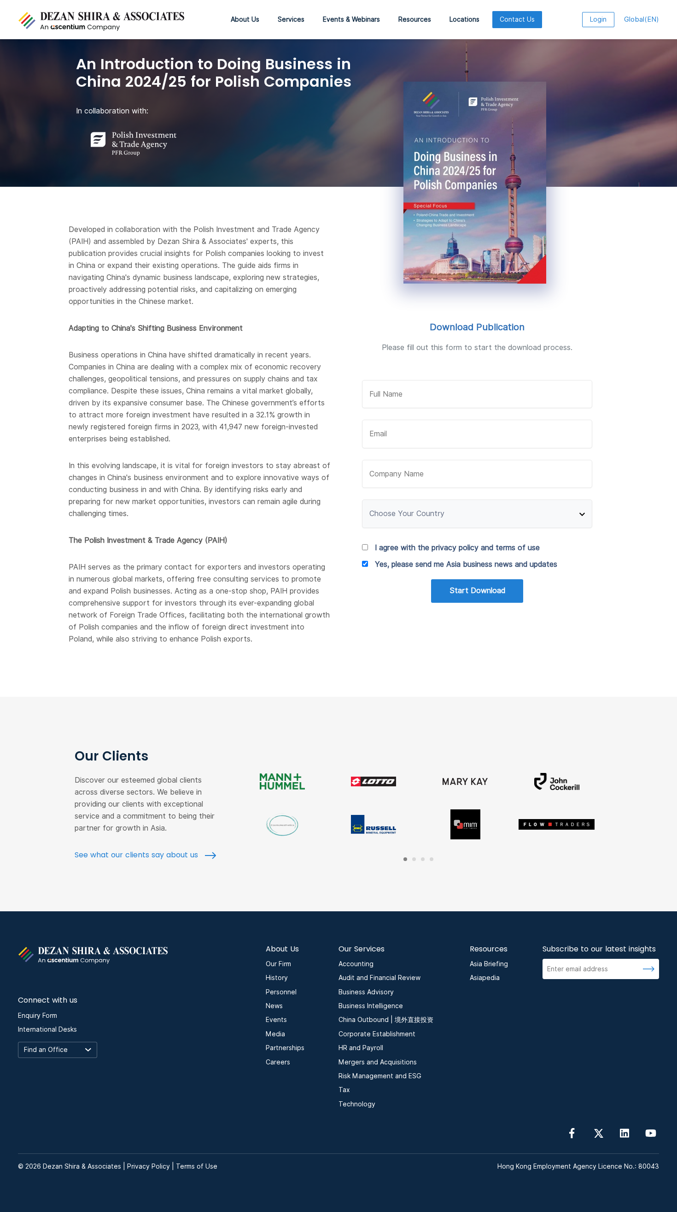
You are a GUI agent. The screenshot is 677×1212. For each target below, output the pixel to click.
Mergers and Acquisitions (377, 1062)
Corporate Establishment (376, 1034)
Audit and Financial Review (379, 977)
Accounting (356, 964)
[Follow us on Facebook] (572, 1132)
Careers (278, 1062)
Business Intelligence (370, 1006)
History (277, 977)
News (274, 1006)
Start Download (477, 590)
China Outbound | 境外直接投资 (385, 1019)
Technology (356, 1104)
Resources (414, 19)
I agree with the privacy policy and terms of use (457, 547)
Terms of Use (196, 1166)
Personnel (281, 992)
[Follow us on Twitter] (598, 1132)
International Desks (47, 1029)
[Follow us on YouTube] (650, 1132)
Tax (344, 1089)
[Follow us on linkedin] (624, 1132)
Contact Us (517, 19)
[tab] (405, 859)
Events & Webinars (351, 19)
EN (641, 19)
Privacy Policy (148, 1166)
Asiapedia (485, 977)
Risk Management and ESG (379, 1076)
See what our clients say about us (137, 855)
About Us (245, 19)
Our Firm (278, 964)
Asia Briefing (489, 964)
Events (276, 1019)
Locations (464, 19)
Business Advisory (366, 992)
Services (291, 19)
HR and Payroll (360, 1048)
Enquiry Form (37, 1015)
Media (275, 1034)
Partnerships (285, 1048)
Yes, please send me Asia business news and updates (466, 564)
